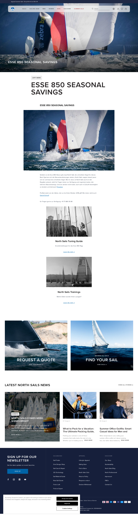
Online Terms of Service (90, 500)
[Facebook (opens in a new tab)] (8, 480)
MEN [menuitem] (44, 8)
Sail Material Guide (59, 476)
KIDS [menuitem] (59, 8)
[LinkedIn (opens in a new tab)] (20, 480)
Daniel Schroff (44, 195)
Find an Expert (58, 488)
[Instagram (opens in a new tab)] (14, 480)
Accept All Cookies (67, 498)
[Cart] (126, 9)
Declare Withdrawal (85, 484)
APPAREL (82, 456)
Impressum (108, 476)
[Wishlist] (122, 9)
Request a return (84, 480)
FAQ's (107, 480)
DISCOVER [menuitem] (67, 8)
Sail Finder (56, 460)
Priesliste (60, 187)
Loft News (36, 78)
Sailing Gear (83, 464)
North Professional (111, 472)
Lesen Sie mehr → (69, 252)
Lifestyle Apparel (84, 460)
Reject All (67, 503)
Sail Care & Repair (59, 468)
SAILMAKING (57, 456)
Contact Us (108, 484)
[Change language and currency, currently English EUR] (113, 8)
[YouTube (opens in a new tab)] (25, 480)
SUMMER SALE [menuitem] (79, 8)
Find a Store (83, 468)
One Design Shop (59, 464)
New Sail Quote (58, 480)
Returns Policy (83, 476)
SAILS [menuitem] (24, 8)
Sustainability (109, 464)
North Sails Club (84, 472)
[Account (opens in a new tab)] (118, 9)
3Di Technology (58, 472)
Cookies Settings (67, 508)
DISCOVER (108, 456)
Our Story (108, 460)
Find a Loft (56, 484)
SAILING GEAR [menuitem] (34, 8)
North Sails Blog (110, 468)
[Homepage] (13, 9)
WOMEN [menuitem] (51, 8)
